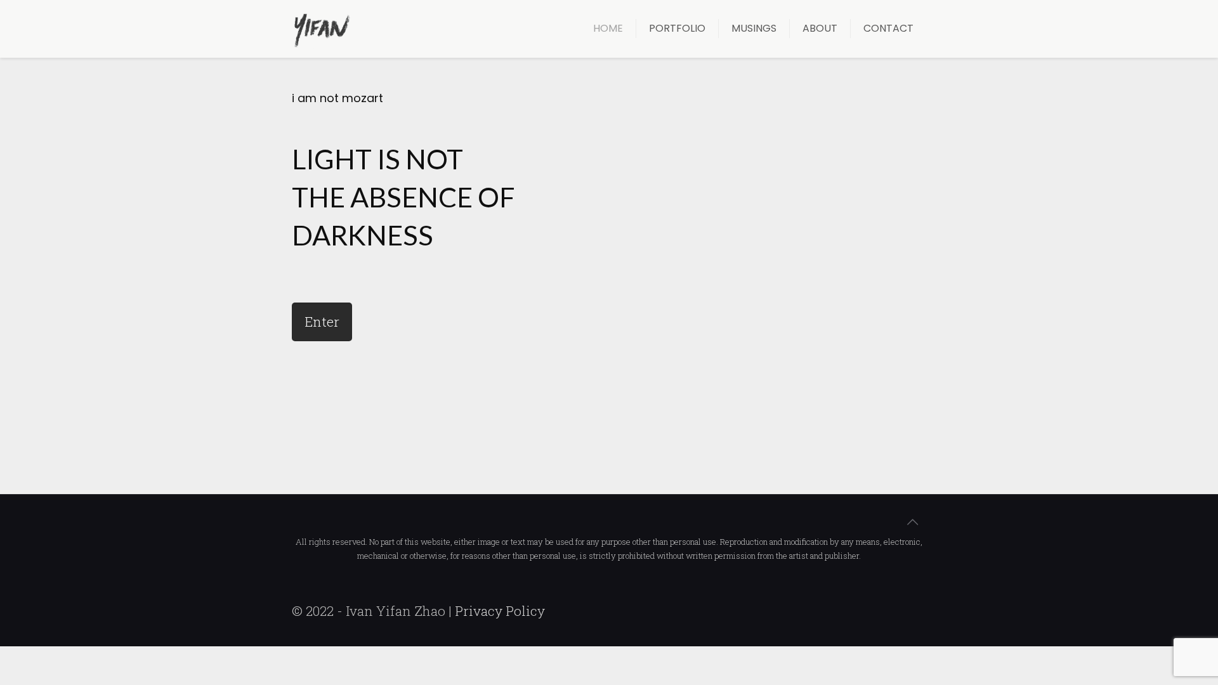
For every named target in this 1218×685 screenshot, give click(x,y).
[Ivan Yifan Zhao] (321, 28)
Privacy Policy (500, 611)
